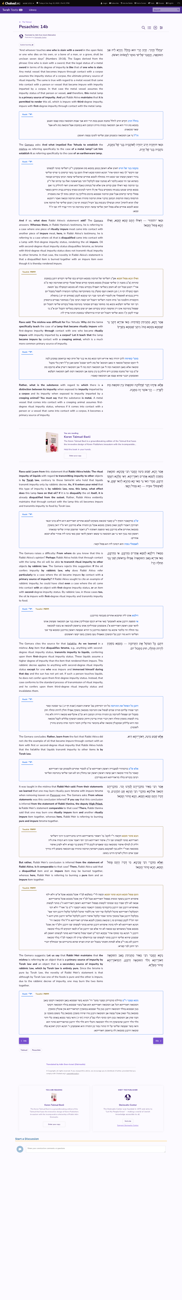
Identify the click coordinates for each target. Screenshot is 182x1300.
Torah (30, 480)
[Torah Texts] (12, 10)
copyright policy (73, 1073)
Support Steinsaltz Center (128, 1125)
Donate (161, 3)
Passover (55, 795)
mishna (23, 149)
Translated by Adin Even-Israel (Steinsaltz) (40, 35)
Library (32, 9)
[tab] (27, 115)
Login (105, 3)
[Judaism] (11, 3)
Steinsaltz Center (40, 37)
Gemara (29, 144)
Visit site (128, 1121)
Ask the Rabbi (127, 3)
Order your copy (75, 456)
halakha (72, 643)
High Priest (95, 804)
